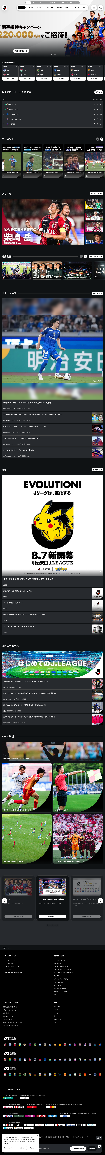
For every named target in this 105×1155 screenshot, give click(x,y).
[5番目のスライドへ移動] (54, 925)
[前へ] (97, 139)
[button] (94, 8)
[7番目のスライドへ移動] (57, 925)
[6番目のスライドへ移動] (56, 925)
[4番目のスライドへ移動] (52, 925)
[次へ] (101, 139)
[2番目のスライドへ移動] (53, 54)
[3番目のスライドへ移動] (51, 925)
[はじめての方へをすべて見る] (52, 664)
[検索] (100, 8)
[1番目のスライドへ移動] (49, 55)
